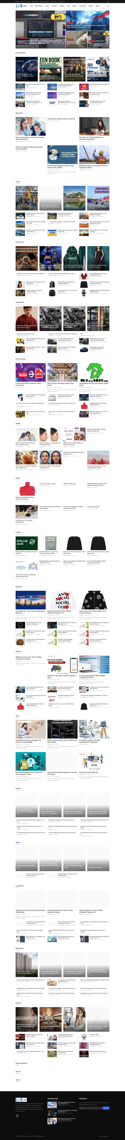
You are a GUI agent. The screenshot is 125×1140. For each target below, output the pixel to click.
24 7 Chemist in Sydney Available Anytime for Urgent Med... (73, 865)
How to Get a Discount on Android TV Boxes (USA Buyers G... (99, 412)
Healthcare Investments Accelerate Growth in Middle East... (30, 931)
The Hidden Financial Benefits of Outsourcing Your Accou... (66, 687)
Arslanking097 (66, 555)
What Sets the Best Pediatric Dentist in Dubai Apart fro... (74, 453)
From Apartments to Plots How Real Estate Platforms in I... (66, 980)
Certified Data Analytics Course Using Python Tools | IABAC (60, 166)
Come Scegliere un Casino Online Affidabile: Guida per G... (91, 911)
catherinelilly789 (42, 555)
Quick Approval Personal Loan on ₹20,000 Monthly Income (61, 704)
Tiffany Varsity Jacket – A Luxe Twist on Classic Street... (67, 291)
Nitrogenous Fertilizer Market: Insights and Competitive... (35, 631)
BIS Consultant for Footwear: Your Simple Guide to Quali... (66, 937)
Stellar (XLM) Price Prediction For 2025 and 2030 (26, 552)
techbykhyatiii (82, 774)
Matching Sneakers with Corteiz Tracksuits (48, 266)
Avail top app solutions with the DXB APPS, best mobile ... (62, 741)
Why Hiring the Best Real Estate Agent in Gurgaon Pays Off (94, 980)
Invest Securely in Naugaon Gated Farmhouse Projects (62, 988)
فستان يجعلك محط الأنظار (69, 483)
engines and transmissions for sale (25, 333)
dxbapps (49, 744)
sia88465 (90, 815)
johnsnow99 (28, 398)
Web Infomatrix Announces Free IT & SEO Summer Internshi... (96, 76)
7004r (81, 333)
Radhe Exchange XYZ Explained (97, 1051)
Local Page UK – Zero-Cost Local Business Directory (30, 612)
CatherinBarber (20, 1053)
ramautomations (61, 625)
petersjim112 (92, 414)
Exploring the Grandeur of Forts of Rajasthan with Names (98, 214)
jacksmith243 (29, 216)
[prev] (18, 29)
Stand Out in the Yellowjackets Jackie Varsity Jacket (35, 282)
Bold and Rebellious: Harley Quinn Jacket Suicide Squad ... (98, 274)
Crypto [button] (47, 6)
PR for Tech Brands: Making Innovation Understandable (29, 148)
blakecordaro (83, 697)
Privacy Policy (23, 1)
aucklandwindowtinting (95, 341)
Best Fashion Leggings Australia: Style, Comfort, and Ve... (99, 937)
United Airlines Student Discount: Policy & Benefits (25, 206)
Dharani (49, 121)
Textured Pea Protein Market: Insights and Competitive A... (67, 631)
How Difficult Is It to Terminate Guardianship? (24, 521)
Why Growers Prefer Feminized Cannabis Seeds (65, 1052)
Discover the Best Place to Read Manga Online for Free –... (35, 395)
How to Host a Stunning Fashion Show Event (60, 384)
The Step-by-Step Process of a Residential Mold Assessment (65, 1035)
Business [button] (54, 6)
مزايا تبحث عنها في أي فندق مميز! (47, 483)
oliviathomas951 (91, 208)
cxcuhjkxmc (92, 406)
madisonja (19, 335)
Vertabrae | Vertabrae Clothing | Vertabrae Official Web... (30, 911)
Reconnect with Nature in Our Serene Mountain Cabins (67, 1043)
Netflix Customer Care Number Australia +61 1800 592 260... (74, 1027)
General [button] (90, 6)
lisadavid (66, 815)
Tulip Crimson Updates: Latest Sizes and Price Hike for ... (26, 972)
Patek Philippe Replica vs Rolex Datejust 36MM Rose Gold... (99, 291)
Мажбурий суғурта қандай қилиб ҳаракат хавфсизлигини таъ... (97, 484)
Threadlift (41, 469)
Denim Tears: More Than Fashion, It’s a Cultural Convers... (92, 612)
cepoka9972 (19, 869)
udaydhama (19, 1030)
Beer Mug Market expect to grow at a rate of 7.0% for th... (49, 561)
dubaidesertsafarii (93, 233)
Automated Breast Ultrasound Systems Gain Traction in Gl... (94, 833)
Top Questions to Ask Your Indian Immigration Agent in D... (50, 206)
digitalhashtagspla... (20, 469)
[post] (40, 29)
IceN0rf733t (92, 1036)
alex (19, 45)
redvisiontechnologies (83, 679)
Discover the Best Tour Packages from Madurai (71, 206)
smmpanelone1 (19, 744)
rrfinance (60, 697)
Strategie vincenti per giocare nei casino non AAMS (34, 1035)
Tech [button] (68, 6)
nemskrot (92, 350)
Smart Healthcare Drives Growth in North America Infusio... (31, 832)
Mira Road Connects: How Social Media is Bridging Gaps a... (30, 404)
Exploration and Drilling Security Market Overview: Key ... (98, 640)
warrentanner (50, 387)
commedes (49, 615)
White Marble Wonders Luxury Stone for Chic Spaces (97, 1027)
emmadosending (19, 446)
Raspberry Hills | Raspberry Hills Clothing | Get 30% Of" (27, 326)
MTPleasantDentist (91, 433)
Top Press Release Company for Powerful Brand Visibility (97, 101)
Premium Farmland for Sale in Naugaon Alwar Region (62, 993)
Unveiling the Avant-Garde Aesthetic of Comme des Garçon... (35, 922)
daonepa (17, 524)
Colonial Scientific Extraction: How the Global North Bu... (67, 874)
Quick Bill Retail (29, 1046)
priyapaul (41, 510)
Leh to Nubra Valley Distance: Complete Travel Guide (35, 222)
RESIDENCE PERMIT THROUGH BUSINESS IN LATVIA (97, 1043)
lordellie (59, 1037)
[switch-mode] (108, 1)
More (97, 6)
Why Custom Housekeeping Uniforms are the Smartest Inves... (25, 1026)
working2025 (92, 1046)
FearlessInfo (60, 877)
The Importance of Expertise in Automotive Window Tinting (97, 339)
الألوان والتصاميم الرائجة (93, 506)
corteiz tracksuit (44, 269)
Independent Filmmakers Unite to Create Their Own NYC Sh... (66, 93)
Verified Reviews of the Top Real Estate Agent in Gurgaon (31, 988)
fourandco (90, 269)
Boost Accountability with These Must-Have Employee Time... (29, 773)
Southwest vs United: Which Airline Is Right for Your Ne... (35, 214)
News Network (35, 1)
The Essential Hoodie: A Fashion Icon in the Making (49, 812)
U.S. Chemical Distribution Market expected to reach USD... (96, 561)
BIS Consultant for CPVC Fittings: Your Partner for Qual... (35, 937)
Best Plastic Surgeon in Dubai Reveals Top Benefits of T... (49, 466)
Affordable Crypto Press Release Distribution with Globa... (25, 76)
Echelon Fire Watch (94, 1034)
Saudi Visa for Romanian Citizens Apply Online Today (67, 230)
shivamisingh (51, 335)
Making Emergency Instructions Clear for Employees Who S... (93, 166)
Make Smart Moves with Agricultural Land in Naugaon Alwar (30, 994)
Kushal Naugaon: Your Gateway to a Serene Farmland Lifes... (74, 972)
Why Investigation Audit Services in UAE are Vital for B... (35, 687)
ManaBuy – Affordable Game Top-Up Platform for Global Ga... (99, 395)
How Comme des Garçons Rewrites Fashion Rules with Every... (66, 922)
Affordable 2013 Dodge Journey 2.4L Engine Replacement (71, 325)
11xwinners (28, 414)
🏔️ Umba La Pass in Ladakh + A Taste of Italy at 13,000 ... (62, 221)
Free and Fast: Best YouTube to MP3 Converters (28, 384)
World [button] (74, 6)
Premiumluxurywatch (94, 293)
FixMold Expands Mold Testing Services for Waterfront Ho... (33, 93)
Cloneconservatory (62, 1054)
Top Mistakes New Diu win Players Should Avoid (93, 384)
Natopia (91, 939)
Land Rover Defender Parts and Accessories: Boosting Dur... (65, 339)
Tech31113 (49, 776)
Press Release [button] (38, 6)
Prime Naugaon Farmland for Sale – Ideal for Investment (94, 993)
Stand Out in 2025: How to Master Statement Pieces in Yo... (59, 612)
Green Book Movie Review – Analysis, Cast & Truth (49, 77)
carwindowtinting (92, 329)
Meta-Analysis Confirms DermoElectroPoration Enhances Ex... (67, 101)
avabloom (18, 555)
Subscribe (106, 1108)
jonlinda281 (51, 821)
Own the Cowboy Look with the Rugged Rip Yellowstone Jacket (99, 282)
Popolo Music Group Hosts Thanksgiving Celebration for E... (34, 101)
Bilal (91, 224)
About (29, 1)
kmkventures (61, 690)
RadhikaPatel (29, 341)
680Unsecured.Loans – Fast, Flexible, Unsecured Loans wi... (29, 658)
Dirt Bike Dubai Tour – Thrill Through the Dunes (99, 230)
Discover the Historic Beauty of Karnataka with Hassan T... (65, 214)
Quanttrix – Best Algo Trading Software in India (61, 676)
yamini (27, 877)
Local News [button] (82, 6)
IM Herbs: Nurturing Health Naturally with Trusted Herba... (73, 812)
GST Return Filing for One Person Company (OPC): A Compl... (29, 827)
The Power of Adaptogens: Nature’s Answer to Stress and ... (73, 507)
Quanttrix (49, 679)
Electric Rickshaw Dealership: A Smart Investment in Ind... (35, 339)
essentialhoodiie (44, 815)
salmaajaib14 (42, 446)
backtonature (61, 1046)
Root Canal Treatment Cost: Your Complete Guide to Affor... (96, 466)
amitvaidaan (28, 293)
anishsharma (82, 387)
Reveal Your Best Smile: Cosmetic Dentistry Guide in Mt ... (96, 430)
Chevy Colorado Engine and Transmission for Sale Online (50, 326)
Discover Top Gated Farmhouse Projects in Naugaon (93, 988)
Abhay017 (51, 707)
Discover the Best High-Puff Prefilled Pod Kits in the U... (62, 273)
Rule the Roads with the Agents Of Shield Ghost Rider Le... (66, 282)
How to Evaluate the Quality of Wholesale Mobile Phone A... (26, 266)
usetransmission (44, 329)
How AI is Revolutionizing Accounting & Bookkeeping (36, 696)
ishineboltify (19, 269)
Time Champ (18, 776)
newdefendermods (62, 341)
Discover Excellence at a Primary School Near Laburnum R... (30, 138)
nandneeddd (51, 223)
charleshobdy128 (19, 141)
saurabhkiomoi (67, 208)
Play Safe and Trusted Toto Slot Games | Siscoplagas (61, 820)
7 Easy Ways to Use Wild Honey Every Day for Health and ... (26, 466)
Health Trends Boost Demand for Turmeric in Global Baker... (61, 931)
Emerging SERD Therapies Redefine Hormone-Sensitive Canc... (94, 922)
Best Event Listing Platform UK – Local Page (35, 85)
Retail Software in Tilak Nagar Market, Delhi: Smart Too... (35, 1043)
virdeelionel (92, 276)
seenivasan (49, 169)
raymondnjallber (83, 335)
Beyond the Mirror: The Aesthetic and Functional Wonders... (49, 443)
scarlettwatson (44, 208)
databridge (41, 564)
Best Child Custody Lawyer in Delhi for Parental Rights (50, 507)
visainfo (59, 233)
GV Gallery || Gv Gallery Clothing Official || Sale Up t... (98, 404)
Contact (17, 1)
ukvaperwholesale (20, 275)
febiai (27, 698)
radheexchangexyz (94, 1053)
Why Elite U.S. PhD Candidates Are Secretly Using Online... (91, 138)
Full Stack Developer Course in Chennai (61, 119)
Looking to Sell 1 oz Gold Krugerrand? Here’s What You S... (35, 640)
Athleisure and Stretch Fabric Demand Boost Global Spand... (97, 812)
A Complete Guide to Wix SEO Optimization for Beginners (89, 741)
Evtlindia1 (28, 939)
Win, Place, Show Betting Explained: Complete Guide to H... (73, 76)
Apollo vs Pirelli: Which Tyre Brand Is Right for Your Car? (67, 347)
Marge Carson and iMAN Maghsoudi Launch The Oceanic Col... (76, 43)
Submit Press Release (44, 1)
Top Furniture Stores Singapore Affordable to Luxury (50, 1027)
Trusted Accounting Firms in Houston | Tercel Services (99, 687)
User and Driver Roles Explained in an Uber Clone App (62, 773)
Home (31, 6)
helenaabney (82, 141)
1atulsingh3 (51, 994)
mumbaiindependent (21, 406)
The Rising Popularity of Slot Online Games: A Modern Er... (94, 820)
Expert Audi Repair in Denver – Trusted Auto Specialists (35, 347)
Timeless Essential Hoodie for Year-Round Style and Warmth (73, 266)
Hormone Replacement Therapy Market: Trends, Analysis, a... (99, 623)
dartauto (28, 350)
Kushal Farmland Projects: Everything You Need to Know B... (97, 971)
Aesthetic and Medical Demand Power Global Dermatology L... (63, 827)
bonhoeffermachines (92, 869)
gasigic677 (65, 510)
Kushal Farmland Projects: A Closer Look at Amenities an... (31, 980)
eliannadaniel (29, 642)
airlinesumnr (19, 208)
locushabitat (43, 1030)
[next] (63, 29)
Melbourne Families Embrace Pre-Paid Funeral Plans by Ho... (99, 93)
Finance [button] (62, 6)
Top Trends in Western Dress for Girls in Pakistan (97, 266)
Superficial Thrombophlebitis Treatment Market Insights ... (65, 640)
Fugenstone (90, 1030)
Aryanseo (19, 829)
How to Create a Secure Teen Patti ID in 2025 (35, 412)
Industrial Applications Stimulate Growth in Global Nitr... (62, 832)
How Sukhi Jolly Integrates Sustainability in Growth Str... (94, 695)
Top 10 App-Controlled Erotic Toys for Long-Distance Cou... (62, 412)
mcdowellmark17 (52, 414)
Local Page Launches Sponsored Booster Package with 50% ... (66, 85)
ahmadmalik (81, 169)
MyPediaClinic (66, 456)
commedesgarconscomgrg (31, 924)
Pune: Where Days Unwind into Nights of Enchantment (62, 403)
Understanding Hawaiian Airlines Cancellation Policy (96, 206)
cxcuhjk (17, 914)
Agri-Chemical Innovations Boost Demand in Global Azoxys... (93, 827)
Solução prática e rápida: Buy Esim (26, 866)
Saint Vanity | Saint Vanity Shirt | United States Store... (74, 552)
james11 (17, 151)
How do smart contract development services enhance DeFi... (26, 575)
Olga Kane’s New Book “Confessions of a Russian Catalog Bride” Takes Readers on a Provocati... (86, 26)
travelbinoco (28, 233)
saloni (80, 744)
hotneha (50, 404)
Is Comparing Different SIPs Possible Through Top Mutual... (92, 676)
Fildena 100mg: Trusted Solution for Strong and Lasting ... (73, 443)
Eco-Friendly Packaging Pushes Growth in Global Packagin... (92, 931)
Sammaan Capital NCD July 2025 (66, 695)
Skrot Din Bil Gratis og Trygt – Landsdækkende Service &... (97, 347)
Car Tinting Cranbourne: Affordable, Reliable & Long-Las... (97, 325)
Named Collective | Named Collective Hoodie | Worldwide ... (35, 704)
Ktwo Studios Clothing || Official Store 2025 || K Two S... (99, 704)
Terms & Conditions (103, 1136)
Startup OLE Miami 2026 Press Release (99, 84)
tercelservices (92, 690)
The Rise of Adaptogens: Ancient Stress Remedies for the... (26, 811)
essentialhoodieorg (68, 269)
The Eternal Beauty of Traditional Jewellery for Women (34, 291)
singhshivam (43, 975)
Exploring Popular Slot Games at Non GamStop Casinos (60, 911)
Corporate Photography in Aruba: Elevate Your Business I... (50, 865)
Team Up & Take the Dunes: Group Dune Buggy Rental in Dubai (99, 222)
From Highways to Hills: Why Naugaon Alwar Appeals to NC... (50, 972)
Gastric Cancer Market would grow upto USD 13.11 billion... (74, 561)
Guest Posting (53, 1)
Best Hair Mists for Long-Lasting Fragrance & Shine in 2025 (48, 552)
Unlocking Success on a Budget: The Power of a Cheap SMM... (28, 741)
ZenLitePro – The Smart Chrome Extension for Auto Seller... (63, 333)
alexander (66, 869)
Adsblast (59, 983)
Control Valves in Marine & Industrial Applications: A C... (67, 623)
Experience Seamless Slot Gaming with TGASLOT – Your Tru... (30, 820)
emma (88, 487)
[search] (108, 6)
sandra (40, 485)
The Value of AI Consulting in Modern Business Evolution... (35, 874)
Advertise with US (61, 1)
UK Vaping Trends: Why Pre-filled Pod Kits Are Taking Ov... (31, 273)
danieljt (17, 578)
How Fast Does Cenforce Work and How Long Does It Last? (25, 443)
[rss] (17, 1115)
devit (17, 387)
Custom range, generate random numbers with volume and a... (66, 395)
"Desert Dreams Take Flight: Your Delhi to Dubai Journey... (35, 230)
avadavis (65, 446)
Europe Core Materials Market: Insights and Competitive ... (99, 631)
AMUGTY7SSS (19, 329)
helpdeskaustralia (68, 1030)
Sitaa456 (50, 829)
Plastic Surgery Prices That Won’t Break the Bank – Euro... (31, 1051)
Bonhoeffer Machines (95, 867)
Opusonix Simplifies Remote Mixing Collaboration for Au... (98, 44)
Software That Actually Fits (88, 772)
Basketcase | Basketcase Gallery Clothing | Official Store (25, 498)
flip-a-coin (60, 398)
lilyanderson (60, 350)
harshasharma (93, 625)
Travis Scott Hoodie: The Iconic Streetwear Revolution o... (33, 623)
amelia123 (43, 869)
